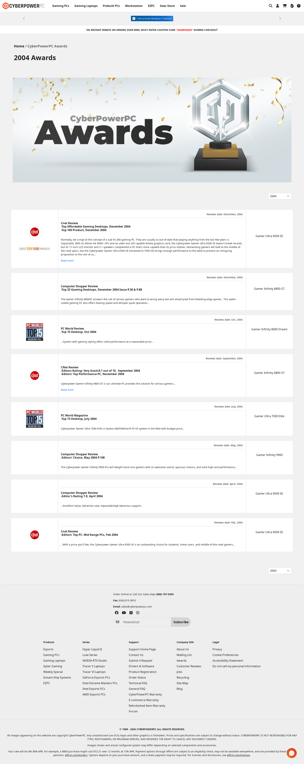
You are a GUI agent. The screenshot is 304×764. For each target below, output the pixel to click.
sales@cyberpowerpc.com (136, 606)
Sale (183, 6)
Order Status (137, 677)
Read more (67, 260)
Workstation (134, 6)
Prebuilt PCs (111, 6)
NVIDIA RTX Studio (95, 660)
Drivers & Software (141, 666)
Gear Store (167, 6)
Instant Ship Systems (57, 677)
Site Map (182, 683)
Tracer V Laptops (94, 666)
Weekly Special (53, 672)
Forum (133, 711)
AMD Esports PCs (94, 694)
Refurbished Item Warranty (147, 706)
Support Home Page (142, 649)
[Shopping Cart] (284, 6)
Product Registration (143, 672)
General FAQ (137, 689)
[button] (270, 6)
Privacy (217, 649)
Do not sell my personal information (237, 666)
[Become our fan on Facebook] (116, 613)
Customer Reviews (189, 666)
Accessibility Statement (228, 660)
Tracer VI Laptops (94, 672)
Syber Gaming (52, 666)
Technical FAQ (138, 683)
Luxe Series (90, 655)
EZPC (151, 6)
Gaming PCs (60, 6)
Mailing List (184, 655)
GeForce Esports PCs (96, 677)
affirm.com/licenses (238, 755)
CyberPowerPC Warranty (145, 694)
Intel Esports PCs (94, 689)
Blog (180, 689)
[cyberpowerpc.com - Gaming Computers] (23, 6)
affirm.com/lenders (76, 755)
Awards (182, 660)
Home (19, 46)
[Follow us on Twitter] (131, 613)
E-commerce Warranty (144, 700)
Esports (48, 649)
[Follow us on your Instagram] (137, 613)
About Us (183, 649)
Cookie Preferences (226, 655)
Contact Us (136, 655)
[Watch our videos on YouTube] (124, 613)
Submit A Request (140, 660)
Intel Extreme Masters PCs (100, 683)
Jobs (179, 672)
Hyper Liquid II (92, 649)
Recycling (183, 677)
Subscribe (181, 622)
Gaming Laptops (86, 6)
